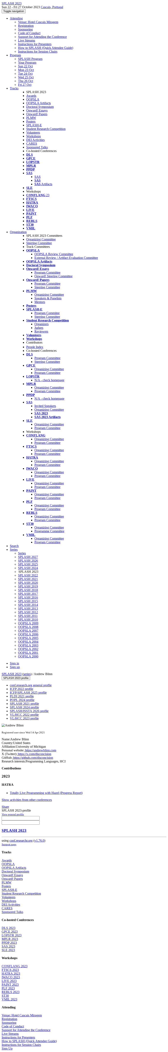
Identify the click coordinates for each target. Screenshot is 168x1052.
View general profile (13, 814)
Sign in (14, 663)
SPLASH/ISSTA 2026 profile (29, 711)
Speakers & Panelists (47, 298)
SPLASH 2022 (28, 575)
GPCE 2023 (10, 931)
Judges (38, 327)
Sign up (15, 667)
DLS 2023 (8, 928)
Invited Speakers (45, 406)
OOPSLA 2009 (28, 623)
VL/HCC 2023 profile (24, 718)
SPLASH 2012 (28, 612)
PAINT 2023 (10, 984)
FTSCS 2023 (10, 970)
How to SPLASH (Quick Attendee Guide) (45, 48)
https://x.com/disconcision (34, 754)
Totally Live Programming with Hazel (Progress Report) (46, 793)
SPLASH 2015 (28, 601)
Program (15, 55)
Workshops (33, 136)
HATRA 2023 (11, 973)
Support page (9, 844)
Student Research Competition (46, 129)
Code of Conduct (29, 33)
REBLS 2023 (10, 992)
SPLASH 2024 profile (24, 707)
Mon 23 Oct (26, 70)
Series (22, 553)
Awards (31, 95)
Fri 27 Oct (24, 84)
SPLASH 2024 (28, 568)
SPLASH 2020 (28, 582)
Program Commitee (47, 313)
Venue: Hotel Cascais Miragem (38, 22)
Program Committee (47, 272)
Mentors (39, 302)
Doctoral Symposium (40, 106)
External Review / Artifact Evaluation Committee (66, 257)
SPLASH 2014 (28, 605)
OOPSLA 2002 (28, 649)
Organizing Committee (41, 239)
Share (5, 806)
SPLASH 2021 (28, 579)
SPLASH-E (34, 125)
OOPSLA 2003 (28, 645)
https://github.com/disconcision (32, 757)
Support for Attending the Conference (42, 36)
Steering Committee (39, 243)
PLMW (31, 118)
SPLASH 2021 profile (24, 703)
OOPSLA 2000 (28, 656)
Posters (30, 121)
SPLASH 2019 (28, 586)
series (27, 674)
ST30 (5, 995)
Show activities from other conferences (27, 800)
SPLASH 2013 (28, 608)
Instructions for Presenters (34, 44)
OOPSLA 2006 (28, 634)
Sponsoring (25, 29)
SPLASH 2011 (28, 616)
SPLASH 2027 (28, 557)
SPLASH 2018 (28, 590)
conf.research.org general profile (31, 685)
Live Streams (26, 40)
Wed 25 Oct (26, 77)
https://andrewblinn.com (40, 750)
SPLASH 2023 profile (15, 678)
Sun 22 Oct (25, 66)
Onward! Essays (37, 110)
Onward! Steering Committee (53, 276)
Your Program (27, 62)
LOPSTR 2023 (12, 935)
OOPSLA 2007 (28, 630)
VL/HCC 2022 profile (24, 714)
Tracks (14, 88)
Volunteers (33, 132)
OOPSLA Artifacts (38, 103)
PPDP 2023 (9, 942)
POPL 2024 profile (22, 700)
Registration (26, 25)
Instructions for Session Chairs (37, 51)
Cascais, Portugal (52, 7)
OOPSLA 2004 (28, 641)
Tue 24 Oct (25, 73)
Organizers (41, 324)
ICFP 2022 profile (21, 689)
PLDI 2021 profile (22, 696)
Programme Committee (49, 531)
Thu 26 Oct (25, 81)
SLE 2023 (8, 950)
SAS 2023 (8, 946)
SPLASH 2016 (28, 597)
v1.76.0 (39, 840)
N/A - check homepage (49, 380)
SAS (37, 176)
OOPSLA (32, 99)
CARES (31, 143)
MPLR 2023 (10, 939)
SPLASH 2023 (12, 674)
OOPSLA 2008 (28, 627)
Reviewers (41, 331)
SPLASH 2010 (28, 619)
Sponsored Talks (37, 147)
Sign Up (7, 1048)
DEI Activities (35, 140)
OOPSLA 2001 (28, 652)
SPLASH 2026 (28, 560)
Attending (16, 18)
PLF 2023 (8, 988)
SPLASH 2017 (28, 593)
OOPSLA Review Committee (53, 254)
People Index (34, 347)
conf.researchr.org (21, 840)
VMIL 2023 (9, 999)
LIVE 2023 (9, 981)
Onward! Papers (36, 114)
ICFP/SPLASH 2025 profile (28, 692)
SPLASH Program (30, 59)
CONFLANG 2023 (14, 966)
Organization (18, 232)
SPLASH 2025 (28, 564)
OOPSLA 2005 (28, 638)
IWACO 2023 (11, 977)
